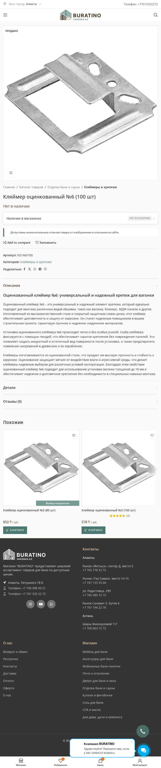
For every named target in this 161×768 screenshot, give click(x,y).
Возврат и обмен (15, 652)
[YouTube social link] (41, 604)
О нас (7, 695)
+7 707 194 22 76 (94, 607)
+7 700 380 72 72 (94, 595)
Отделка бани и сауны (64, 187)
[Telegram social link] (40, 269)
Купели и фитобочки (97, 695)
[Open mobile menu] (5, 15)
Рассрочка (10, 659)
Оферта (8, 688)
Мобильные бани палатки (101, 666)
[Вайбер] (45, 269)
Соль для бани (93, 703)
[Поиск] (156, 15)
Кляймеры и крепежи (100, 187)
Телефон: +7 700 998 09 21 (27, 588)
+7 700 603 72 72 (94, 628)
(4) (128, 515)
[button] (15, 530)
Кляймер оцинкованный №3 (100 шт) (108, 510)
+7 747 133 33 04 (94, 583)
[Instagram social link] (30, 604)
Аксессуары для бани (98, 659)
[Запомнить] (73, 435)
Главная (9, 187)
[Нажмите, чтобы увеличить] (11, 173)
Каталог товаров (31, 187)
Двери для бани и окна (99, 681)
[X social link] (29, 269)
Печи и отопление (96, 673)
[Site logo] (80, 15)
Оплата (8, 681)
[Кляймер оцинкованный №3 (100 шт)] (120, 468)
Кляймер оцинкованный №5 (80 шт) (29, 510)
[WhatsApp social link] (34, 269)
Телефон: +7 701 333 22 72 (27, 594)
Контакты (10, 666)
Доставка (9, 673)
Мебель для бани (95, 652)
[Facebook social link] (24, 269)
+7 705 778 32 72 (94, 570)
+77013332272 (148, 4)
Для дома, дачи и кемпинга (102, 717)
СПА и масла (92, 710)
